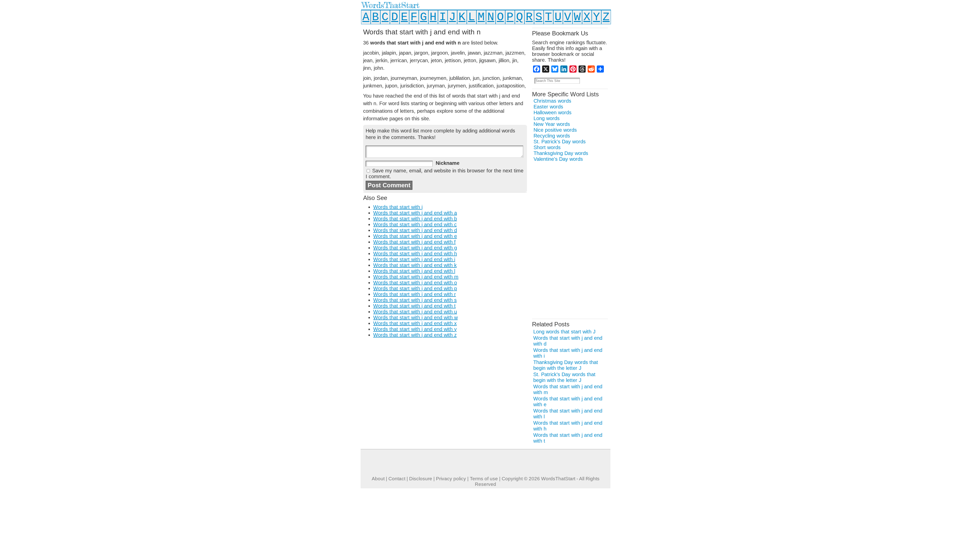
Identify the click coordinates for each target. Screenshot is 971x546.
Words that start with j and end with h (415, 253)
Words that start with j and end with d (415, 230)
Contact (396, 478)
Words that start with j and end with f (414, 242)
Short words (547, 147)
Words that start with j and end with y (415, 329)
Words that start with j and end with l (414, 271)
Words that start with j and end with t (414, 306)
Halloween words (552, 112)
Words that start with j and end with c (415, 224)
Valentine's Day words (558, 159)
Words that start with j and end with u (415, 311)
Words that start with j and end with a (415, 213)
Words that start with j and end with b (415, 218)
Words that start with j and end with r (414, 294)
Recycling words (552, 136)
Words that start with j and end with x (415, 323)
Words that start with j (398, 207)
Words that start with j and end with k (415, 265)
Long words (547, 118)
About (378, 478)
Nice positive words (555, 130)
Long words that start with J (564, 331)
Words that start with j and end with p (415, 288)
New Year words (552, 124)
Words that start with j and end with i (414, 259)
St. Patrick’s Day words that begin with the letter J (564, 377)
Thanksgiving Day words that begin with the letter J (565, 365)
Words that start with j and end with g (415, 248)
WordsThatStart (390, 5)
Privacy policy (451, 478)
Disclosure (420, 478)
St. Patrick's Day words (560, 141)
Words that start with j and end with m (415, 277)
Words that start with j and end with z (415, 335)
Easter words (548, 106)
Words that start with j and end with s (415, 300)
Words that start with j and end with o (415, 282)
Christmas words (552, 101)
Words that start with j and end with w (415, 317)
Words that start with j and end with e (415, 236)
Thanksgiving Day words (561, 153)
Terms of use (484, 478)
